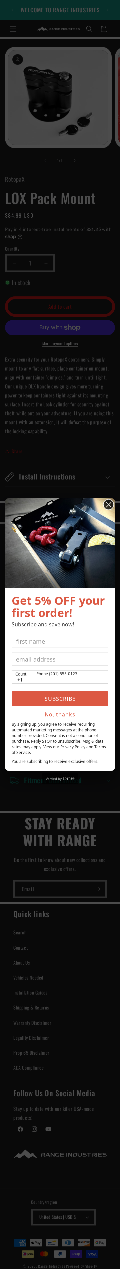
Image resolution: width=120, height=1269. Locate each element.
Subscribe (60, 698)
